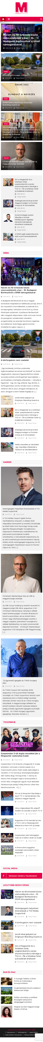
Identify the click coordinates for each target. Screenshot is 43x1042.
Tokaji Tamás (20, 48)
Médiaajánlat (22, 1032)
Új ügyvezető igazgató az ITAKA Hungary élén (20, 682)
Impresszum (11, 1032)
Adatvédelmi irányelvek (13, 1035)
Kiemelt (16, 34)
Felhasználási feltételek (32, 1035)
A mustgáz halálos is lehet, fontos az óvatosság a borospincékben (25, 981)
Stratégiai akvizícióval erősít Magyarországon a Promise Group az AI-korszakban (26, 203)
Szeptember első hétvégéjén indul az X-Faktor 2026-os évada (28, 836)
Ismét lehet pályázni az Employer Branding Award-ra (18, 103)
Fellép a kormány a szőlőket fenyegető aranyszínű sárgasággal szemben (25, 999)
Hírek (6, 71)
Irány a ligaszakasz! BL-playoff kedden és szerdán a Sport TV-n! (28, 809)
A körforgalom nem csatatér (15, 75)
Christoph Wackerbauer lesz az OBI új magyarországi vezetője (20, 162)
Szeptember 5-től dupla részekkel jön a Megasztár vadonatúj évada (20, 754)
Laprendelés (33, 1032)
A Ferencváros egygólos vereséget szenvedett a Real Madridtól (27, 850)
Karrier (7, 34)
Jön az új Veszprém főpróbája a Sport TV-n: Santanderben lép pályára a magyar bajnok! (28, 796)
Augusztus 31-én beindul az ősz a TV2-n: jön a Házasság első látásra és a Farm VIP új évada (28, 823)
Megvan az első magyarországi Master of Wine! (26, 1008)
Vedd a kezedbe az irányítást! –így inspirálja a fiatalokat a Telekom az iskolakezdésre (27, 447)
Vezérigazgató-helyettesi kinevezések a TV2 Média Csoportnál (18, 41)
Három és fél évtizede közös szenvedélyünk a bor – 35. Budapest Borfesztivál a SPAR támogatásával (18, 290)
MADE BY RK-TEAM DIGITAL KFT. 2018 (21, 1030)
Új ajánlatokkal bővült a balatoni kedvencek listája (27, 989)
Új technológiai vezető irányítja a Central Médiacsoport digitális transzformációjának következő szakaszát (24, 219)
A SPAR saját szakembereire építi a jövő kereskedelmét (26, 235)
